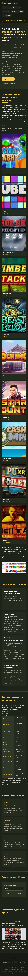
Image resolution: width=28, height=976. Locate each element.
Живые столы (7, 15)
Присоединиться (18, 20)
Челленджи (6, 7)
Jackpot (14, 11)
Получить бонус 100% (9, 83)
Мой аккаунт (6, 20)
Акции (21, 11)
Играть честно (8, 79)
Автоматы (6, 11)
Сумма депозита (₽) (10, 885)
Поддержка (16, 7)
